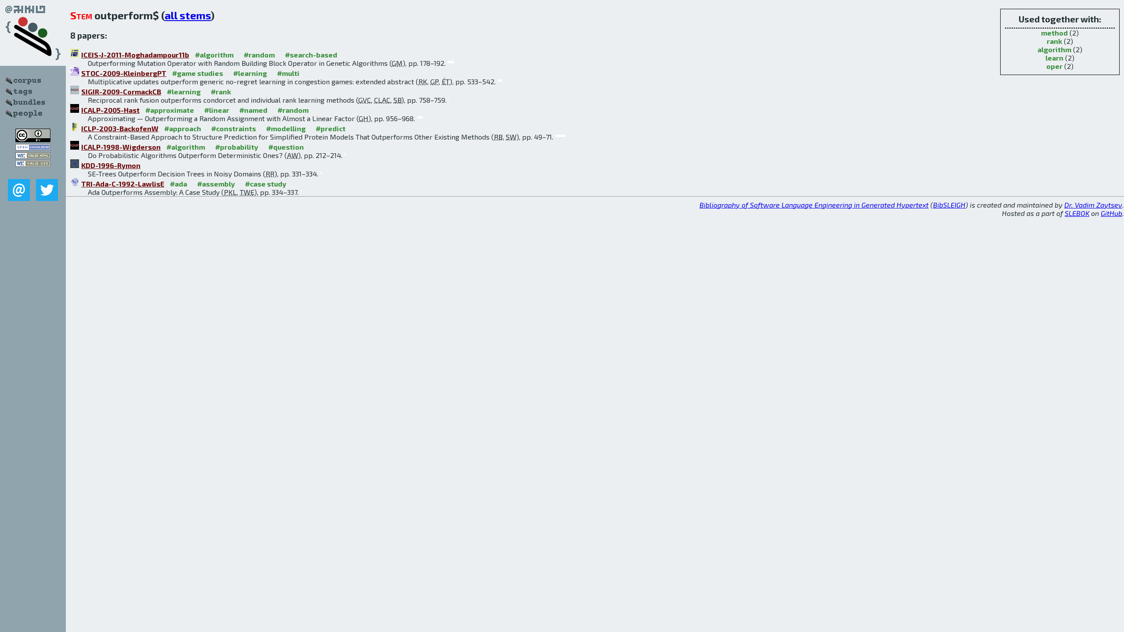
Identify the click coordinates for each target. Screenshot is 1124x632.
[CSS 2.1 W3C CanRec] (32, 173)
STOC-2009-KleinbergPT (123, 73)
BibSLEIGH (949, 205)
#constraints (233, 128)
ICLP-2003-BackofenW (120, 128)
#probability (236, 147)
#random (259, 54)
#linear (216, 110)
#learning (250, 73)
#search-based (311, 54)
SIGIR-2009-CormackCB (121, 91)
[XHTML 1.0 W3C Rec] (32, 156)
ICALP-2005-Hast (110, 110)
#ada (178, 184)
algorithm (1054, 49)
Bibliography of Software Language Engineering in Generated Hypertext (814, 205)
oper (1054, 66)
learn (1054, 58)
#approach (182, 128)
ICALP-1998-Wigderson (121, 147)
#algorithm (214, 54)
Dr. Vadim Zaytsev (1093, 205)
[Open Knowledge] (32, 148)
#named (253, 110)
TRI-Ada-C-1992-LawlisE (122, 184)
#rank (221, 91)
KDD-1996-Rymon (110, 165)
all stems (188, 15)
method (1054, 33)
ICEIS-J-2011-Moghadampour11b (135, 54)
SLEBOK (1077, 213)
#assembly (216, 184)
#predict (331, 128)
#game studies (197, 73)
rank (1054, 41)
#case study (265, 184)
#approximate (169, 110)
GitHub (1111, 213)
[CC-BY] (32, 139)
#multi (288, 73)
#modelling (286, 128)
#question (286, 147)
